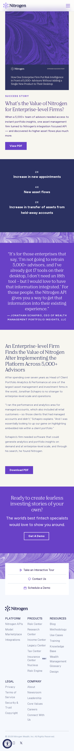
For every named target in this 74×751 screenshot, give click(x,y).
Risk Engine (34, 671)
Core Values (35, 704)
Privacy (10, 687)
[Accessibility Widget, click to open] (7, 743)
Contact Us (39, 579)
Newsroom (34, 692)
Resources (58, 618)
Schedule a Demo (39, 588)
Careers (32, 709)
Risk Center (34, 624)
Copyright (11, 713)
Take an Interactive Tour (38, 570)
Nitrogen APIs (14, 624)
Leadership (34, 698)
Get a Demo (36, 536)
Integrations (12, 640)
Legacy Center (36, 645)
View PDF (16, 145)
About (31, 687)
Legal (9, 681)
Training (55, 641)
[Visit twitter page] (21, 743)
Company (34, 681)
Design (54, 671)
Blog (53, 624)
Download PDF (19, 470)
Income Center (36, 640)
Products (34, 618)
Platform (12, 618)
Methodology (58, 629)
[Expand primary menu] (68, 5)
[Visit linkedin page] (14, 743)
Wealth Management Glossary (58, 661)
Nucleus (32, 665)
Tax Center (34, 651)
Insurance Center (33, 658)
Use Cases (56, 635)
